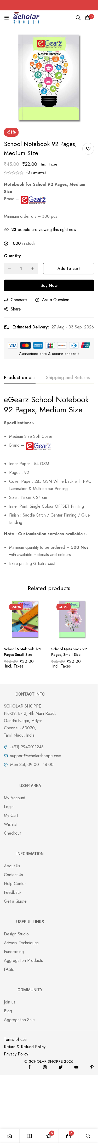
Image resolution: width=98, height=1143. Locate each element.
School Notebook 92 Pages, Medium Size (46, 404)
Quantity (12, 256)
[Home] (10, 1136)
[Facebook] (29, 1067)
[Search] (78, 17)
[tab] (20, 378)
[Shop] (29, 1136)
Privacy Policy (16, 1054)
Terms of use (15, 1039)
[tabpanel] (49, 482)
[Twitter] (61, 1067)
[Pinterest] (92, 1067)
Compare (19, 300)
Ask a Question (55, 300)
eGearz (16, 399)
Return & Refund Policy (24, 1047)
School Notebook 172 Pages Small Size (22, 651)
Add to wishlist (88, 149)
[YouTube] (76, 1067)
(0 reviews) (36, 172)
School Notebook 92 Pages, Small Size (69, 651)
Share (16, 309)
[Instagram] (45, 1067)
